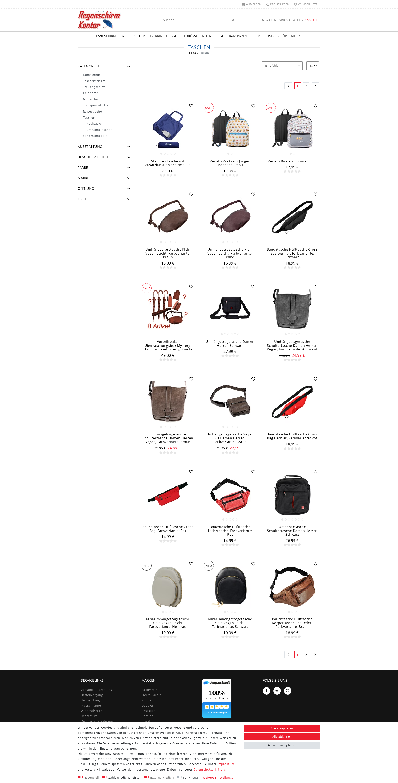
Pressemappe (91, 705)
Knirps (146, 700)
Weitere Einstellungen (219, 777)
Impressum (89, 716)
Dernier (147, 716)
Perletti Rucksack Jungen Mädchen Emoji (230, 163)
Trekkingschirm (163, 36)
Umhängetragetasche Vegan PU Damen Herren (230, 438)
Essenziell (91, 777)
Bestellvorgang (92, 695)
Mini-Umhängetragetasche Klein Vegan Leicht (168, 623)
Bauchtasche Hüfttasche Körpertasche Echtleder (292, 623)
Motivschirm (212, 36)
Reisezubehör (276, 36)
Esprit (146, 721)
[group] (168, 129)
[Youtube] (277, 691)
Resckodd (149, 711)
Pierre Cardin (151, 695)
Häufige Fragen (92, 700)
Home (192, 52)
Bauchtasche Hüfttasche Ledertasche (230, 531)
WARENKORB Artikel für (291, 20)
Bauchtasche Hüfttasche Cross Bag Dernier (292, 253)
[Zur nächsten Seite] (315, 85)
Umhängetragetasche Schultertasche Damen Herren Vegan (292, 345)
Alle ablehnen (282, 737)
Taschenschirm (133, 36)
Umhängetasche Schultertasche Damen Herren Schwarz (292, 531)
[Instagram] (287, 691)
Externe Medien (162, 777)
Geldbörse (189, 36)
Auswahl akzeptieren (281, 745)
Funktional (191, 777)
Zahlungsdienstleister (124, 777)
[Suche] (233, 20)
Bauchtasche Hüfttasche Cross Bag (167, 529)
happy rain (150, 690)
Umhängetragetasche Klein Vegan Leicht (168, 253)
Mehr (295, 36)
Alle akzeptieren (282, 728)
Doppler (148, 705)
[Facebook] (266, 691)
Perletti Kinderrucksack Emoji (292, 161)
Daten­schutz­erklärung (97, 721)
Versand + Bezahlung (96, 690)
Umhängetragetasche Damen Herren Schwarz (230, 343)
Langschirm (106, 36)
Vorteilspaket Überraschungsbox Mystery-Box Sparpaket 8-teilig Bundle (168, 345)
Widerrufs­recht (92, 711)
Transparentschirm (244, 36)
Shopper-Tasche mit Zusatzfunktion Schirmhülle (168, 163)
